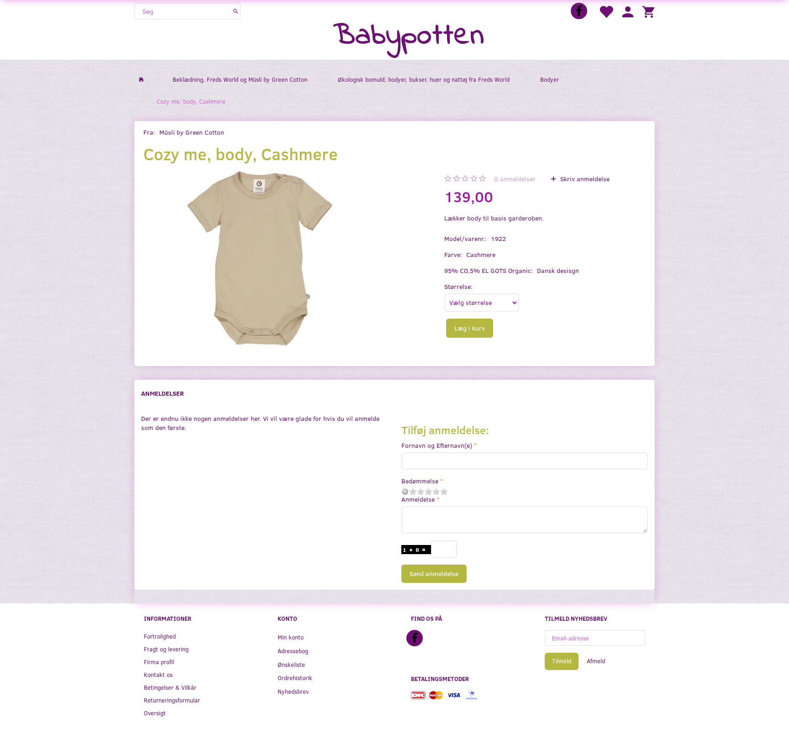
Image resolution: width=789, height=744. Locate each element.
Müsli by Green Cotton (191, 132)
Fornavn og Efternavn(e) (436, 445)
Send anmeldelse (434, 573)
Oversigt (155, 713)
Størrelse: (458, 286)
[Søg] (235, 11)
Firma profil (159, 661)
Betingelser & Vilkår (170, 687)
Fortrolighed (160, 636)
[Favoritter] (606, 11)
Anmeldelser (162, 393)
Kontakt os (158, 674)
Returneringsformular (172, 700)
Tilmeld (561, 661)
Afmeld (596, 661)
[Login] (628, 11)
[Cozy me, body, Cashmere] (259, 258)
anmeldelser (515, 178)
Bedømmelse (419, 481)
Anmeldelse (418, 499)
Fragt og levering (166, 649)
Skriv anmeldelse (584, 178)
